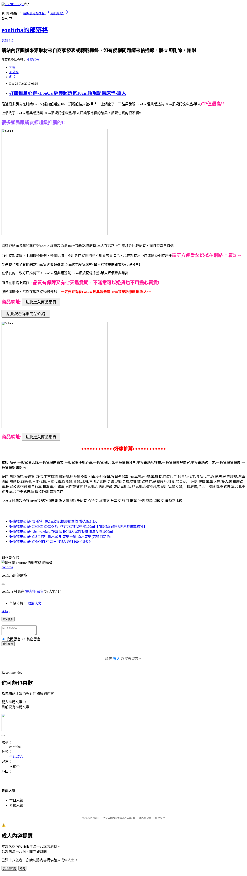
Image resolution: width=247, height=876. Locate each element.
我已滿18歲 (9, 868)
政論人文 (34, 603)
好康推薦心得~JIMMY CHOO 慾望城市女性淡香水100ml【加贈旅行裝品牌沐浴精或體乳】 (78, 526)
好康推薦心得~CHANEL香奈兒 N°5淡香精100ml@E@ (50, 542)
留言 (40, 591)
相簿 (12, 67)
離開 (22, 868)
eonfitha (7, 567)
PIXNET (94, 817)
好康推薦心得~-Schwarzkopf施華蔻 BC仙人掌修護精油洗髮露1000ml (61, 531)
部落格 (14, 72)
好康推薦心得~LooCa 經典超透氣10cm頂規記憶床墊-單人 (67, 93)
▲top (5, 611)
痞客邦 (30, 591)
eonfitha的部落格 (25, 29)
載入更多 (8, 619)
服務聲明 (160, 817)
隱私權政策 (145, 817)
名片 (12, 76)
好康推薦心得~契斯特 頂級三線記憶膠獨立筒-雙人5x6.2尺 (53, 521)
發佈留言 (8, 644)
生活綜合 (33, 59)
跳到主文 (8, 40)
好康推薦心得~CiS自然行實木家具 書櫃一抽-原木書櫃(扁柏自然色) (60, 537)
